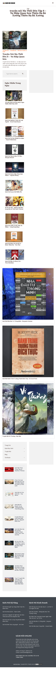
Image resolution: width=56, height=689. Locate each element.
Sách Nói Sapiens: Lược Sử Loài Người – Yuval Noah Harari (14, 121)
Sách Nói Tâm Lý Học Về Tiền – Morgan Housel (14, 156)
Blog (6, 454)
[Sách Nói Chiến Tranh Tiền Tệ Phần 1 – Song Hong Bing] (15, 219)
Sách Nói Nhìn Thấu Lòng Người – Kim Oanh (13, 624)
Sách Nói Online (16, 664)
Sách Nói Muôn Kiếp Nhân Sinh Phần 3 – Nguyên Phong (14, 174)
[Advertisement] (41, 81)
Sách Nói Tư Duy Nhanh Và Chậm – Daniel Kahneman (14, 138)
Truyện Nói (8, 451)
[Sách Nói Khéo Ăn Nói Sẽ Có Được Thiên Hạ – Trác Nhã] (14, 237)
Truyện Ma (13, 50)
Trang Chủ (8, 445)
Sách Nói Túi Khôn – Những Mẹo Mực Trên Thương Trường (39, 612)
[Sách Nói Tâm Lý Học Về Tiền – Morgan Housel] (15, 149)
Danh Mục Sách (9, 448)
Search (23, 73)
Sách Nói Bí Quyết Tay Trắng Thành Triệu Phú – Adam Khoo (14, 607)
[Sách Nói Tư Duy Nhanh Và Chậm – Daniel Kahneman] (15, 131)
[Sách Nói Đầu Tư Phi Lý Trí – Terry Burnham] (15, 254)
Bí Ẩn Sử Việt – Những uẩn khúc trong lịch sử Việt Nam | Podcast (14, 208)
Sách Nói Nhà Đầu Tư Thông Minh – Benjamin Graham (40, 622)
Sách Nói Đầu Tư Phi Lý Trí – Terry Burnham (13, 262)
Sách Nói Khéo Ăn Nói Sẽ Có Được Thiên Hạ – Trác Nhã (13, 244)
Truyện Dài (6, 50)
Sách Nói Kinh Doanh (38, 603)
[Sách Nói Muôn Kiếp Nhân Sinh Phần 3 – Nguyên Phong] (15, 167)
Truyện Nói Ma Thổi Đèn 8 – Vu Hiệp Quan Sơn (13, 56)
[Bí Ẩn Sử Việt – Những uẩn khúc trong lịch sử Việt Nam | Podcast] (15, 201)
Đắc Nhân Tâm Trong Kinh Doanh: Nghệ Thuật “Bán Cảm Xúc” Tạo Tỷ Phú (40, 617)
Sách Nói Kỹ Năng (10, 603)
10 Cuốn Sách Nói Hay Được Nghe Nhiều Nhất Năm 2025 (14, 103)
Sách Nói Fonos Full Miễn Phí (13, 192)
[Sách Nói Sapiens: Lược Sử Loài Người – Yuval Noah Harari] (15, 113)
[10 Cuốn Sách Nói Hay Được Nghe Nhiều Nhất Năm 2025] (14, 95)
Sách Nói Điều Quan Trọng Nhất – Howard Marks (40, 626)
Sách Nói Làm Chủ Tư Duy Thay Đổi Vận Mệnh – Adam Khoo (14, 620)
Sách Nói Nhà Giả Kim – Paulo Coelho (11, 611)
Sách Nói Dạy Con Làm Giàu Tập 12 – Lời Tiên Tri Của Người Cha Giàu (41, 607)
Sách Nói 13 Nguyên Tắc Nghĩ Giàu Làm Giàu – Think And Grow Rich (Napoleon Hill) (14, 615)
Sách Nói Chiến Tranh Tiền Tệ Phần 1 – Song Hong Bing (13, 226)
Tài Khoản (7, 457)
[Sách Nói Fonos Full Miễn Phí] (14, 185)
